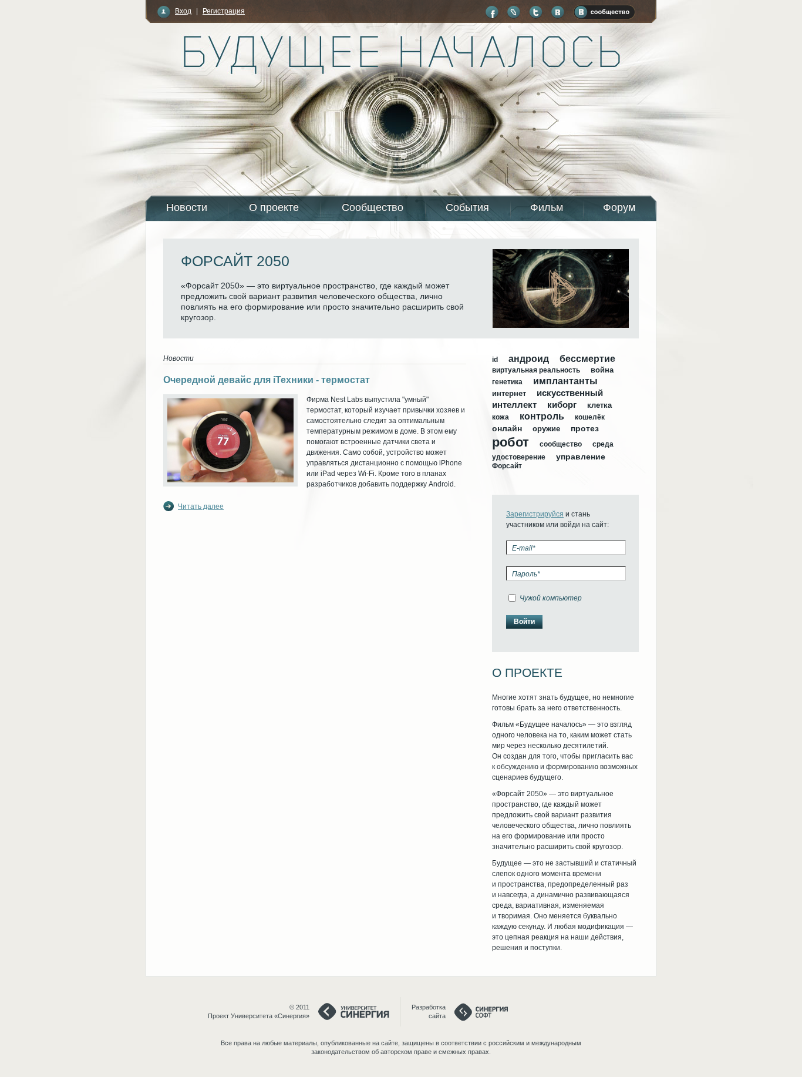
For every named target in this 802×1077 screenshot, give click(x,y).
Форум (619, 207)
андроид (528, 359)
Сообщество (372, 207)
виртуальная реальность (536, 370)
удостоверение (518, 457)
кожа (500, 417)
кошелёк (590, 417)
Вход (183, 11)
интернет (509, 393)
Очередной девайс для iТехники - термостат (266, 380)
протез (585, 428)
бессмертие (587, 359)
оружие (546, 428)
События (467, 207)
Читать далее (201, 506)
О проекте (274, 207)
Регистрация (224, 11)
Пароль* (526, 574)
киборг (562, 405)
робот (510, 442)
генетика (507, 382)
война (602, 369)
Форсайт (507, 466)
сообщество (561, 444)
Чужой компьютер (551, 598)
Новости (186, 207)
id (495, 359)
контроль (542, 416)
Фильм (546, 207)
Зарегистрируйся (535, 514)
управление (580, 456)
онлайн (507, 428)
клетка (599, 405)
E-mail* (523, 548)
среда (603, 444)
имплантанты (565, 381)
